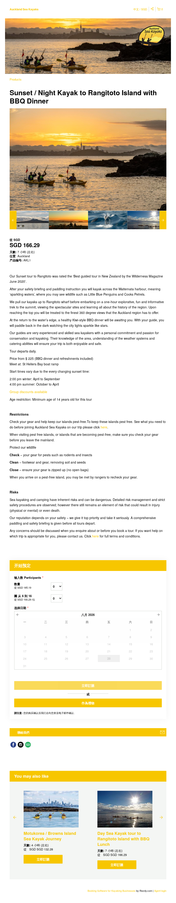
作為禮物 (88, 703)
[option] (29, 220)
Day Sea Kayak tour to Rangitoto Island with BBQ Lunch (123, 838)
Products (16, 79)
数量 (22, 585)
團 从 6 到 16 (24, 597)
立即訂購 (43, 859)
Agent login (160, 890)
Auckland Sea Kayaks (24, 9)
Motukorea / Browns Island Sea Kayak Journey (50, 836)
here (104, 427)
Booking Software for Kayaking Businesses (112, 890)
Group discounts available (28, 391)
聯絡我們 (23, 732)
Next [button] (161, 817)
